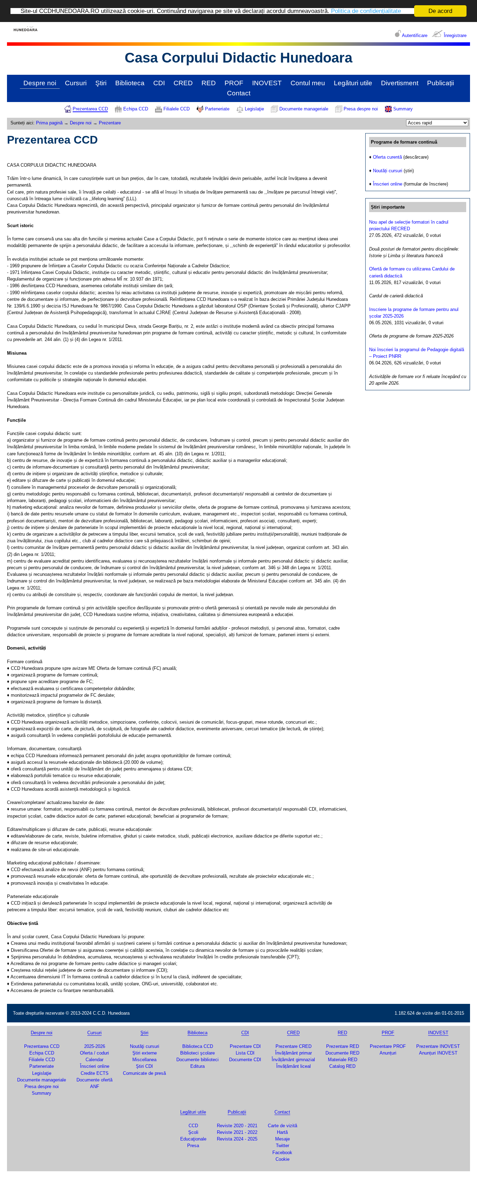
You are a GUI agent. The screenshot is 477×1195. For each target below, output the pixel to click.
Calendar (94, 1059)
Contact (238, 93)
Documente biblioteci (197, 1059)
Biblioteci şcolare (197, 1053)
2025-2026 (94, 1046)
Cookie (282, 1159)
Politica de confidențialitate (366, 11)
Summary (403, 108)
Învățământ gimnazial (293, 1059)
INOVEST (267, 83)
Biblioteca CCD (197, 1046)
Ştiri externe (144, 1053)
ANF (94, 1086)
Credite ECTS (95, 1073)
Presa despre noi (361, 108)
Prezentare (110, 122)
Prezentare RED (342, 1046)
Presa (193, 1145)
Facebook (282, 1152)
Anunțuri (388, 1053)
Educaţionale (193, 1139)
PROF (234, 83)
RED (208, 83)
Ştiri (101, 83)
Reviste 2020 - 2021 (237, 1125)
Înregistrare (455, 35)
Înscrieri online (387, 184)
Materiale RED (342, 1059)
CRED (183, 83)
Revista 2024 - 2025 (237, 1139)
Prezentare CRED (293, 1046)
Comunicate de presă (144, 1073)
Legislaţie (254, 108)
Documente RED (342, 1053)
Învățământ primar (293, 1053)
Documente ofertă (94, 1079)
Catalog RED (342, 1066)
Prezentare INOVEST (438, 1046)
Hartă (282, 1132)
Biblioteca (130, 83)
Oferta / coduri (94, 1053)
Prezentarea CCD (90, 108)
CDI (159, 83)
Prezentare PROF (388, 1046)
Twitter (282, 1145)
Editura (197, 1066)
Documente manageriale (303, 108)
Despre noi (39, 83)
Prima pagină (49, 122)
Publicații (440, 83)
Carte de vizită (282, 1125)
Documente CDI (245, 1059)
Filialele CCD (176, 108)
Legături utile (353, 83)
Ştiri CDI (144, 1066)
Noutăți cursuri (387, 170)
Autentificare (414, 35)
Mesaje (282, 1139)
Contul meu (308, 83)
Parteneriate (217, 108)
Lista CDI (245, 1053)
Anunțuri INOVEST (438, 1053)
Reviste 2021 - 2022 (237, 1132)
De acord (440, 11)
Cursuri (76, 83)
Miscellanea (144, 1059)
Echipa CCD (135, 108)
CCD (193, 1125)
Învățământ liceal (293, 1066)
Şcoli (193, 1132)
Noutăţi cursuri (144, 1046)
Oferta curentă (387, 157)
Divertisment (399, 83)
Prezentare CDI (245, 1046)
